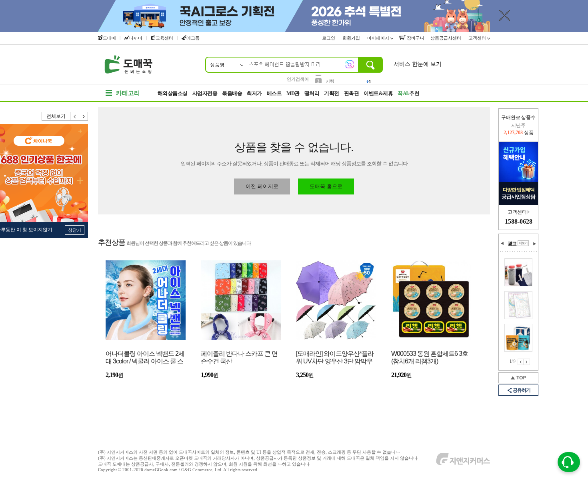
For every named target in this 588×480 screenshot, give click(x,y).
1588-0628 (518, 221)
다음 (83, 116)
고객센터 (477, 38)
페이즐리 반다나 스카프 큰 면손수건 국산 (239, 357)
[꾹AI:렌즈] (350, 64)
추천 (408, 93)
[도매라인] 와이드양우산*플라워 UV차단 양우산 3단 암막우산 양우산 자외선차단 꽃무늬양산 (335, 358)
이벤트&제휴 (378, 93)
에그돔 (193, 38)
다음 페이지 (527, 362)
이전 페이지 (521, 362)
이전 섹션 (502, 244)
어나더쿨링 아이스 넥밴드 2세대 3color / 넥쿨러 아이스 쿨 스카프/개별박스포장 (145, 358)
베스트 (274, 93)
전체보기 (56, 116)
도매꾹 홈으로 (326, 186)
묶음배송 (232, 93)
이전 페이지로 (262, 186)
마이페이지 (378, 38)
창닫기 (74, 230)
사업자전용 (205, 93)
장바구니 (415, 38)
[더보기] (523, 243)
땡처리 (312, 93)
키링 (330, 78)
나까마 (135, 38)
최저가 (254, 93)
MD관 (293, 93)
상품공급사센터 (446, 38)
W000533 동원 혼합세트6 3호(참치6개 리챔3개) (429, 357)
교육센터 (164, 38)
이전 (74, 116)
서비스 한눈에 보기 (418, 64)
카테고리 (128, 93)
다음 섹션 (534, 244)
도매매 (109, 38)
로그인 (329, 38)
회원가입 (351, 38)
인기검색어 (298, 79)
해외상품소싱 (173, 93)
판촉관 (351, 93)
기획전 (331, 93)
